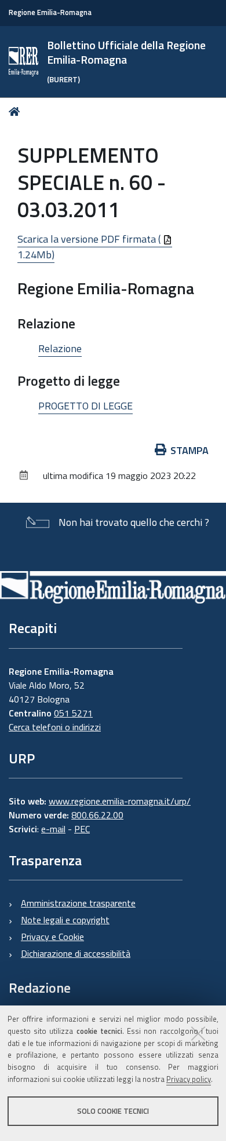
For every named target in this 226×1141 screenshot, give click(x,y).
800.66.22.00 (97, 815)
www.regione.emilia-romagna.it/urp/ (120, 801)
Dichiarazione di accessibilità (75, 953)
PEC (82, 829)
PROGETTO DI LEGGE (85, 406)
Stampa (189, 450)
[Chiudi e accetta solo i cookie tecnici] (198, 1033)
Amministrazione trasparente (78, 903)
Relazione (60, 348)
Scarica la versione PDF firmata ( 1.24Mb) (90, 246)
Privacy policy (188, 1079)
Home (16, 111)
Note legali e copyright (65, 920)
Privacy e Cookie (52, 936)
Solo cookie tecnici (113, 1111)
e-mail (53, 829)
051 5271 (73, 713)
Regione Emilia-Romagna (50, 12)
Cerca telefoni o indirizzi (55, 727)
